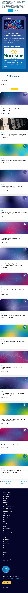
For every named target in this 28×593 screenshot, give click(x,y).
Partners (5, 541)
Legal (4, 578)
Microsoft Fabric (7, 521)
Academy (5, 535)
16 (11, 483)
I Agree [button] (10, 10)
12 (24, 481)
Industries (5, 500)
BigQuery (5, 517)
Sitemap (18, 578)
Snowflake (6, 524)
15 (9, 483)
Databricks (6, 519)
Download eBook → (9, 42)
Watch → (6, 66)
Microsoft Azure (7, 511)
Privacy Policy (11, 578)
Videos (5, 530)
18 (16, 483)
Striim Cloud (6, 492)
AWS (4, 513)
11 (21, 481)
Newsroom (6, 554)
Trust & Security (7, 508)
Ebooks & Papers (7, 528)
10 (19, 481)
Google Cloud (6, 515)
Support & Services (8, 537)
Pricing (5, 498)
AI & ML (5, 504)
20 (22, 483)
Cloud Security (7, 559)
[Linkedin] (3, 587)
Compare (5, 502)
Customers (6, 539)
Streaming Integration (8, 506)
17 (14, 483)
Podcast (5, 548)
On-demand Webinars (9, 532)
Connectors (6, 496)
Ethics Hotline (6, 561)
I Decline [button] (17, 10)
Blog (4, 526)
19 (19, 483)
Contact (5, 550)
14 (6, 483)
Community (6, 543)
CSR (4, 563)
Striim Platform (7, 494)
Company (5, 552)
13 (26, 481)
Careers (5, 556)
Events (5, 546)
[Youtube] (7, 587)
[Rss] (11, 587)
